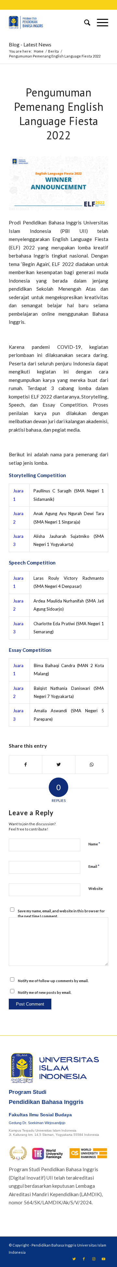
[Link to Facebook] (84, 1259)
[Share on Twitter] (58, 764)
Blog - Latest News (30, 44)
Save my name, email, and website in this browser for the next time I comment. (61, 914)
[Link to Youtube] (103, 1259)
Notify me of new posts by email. (44, 992)
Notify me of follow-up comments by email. (53, 981)
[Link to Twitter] (74, 1259)
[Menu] (99, 22)
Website (95, 888)
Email (93, 866)
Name (94, 843)
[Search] (84, 22)
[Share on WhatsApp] (91, 764)
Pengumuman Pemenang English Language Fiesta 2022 (58, 114)
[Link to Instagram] (93, 1259)
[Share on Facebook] (25, 764)
